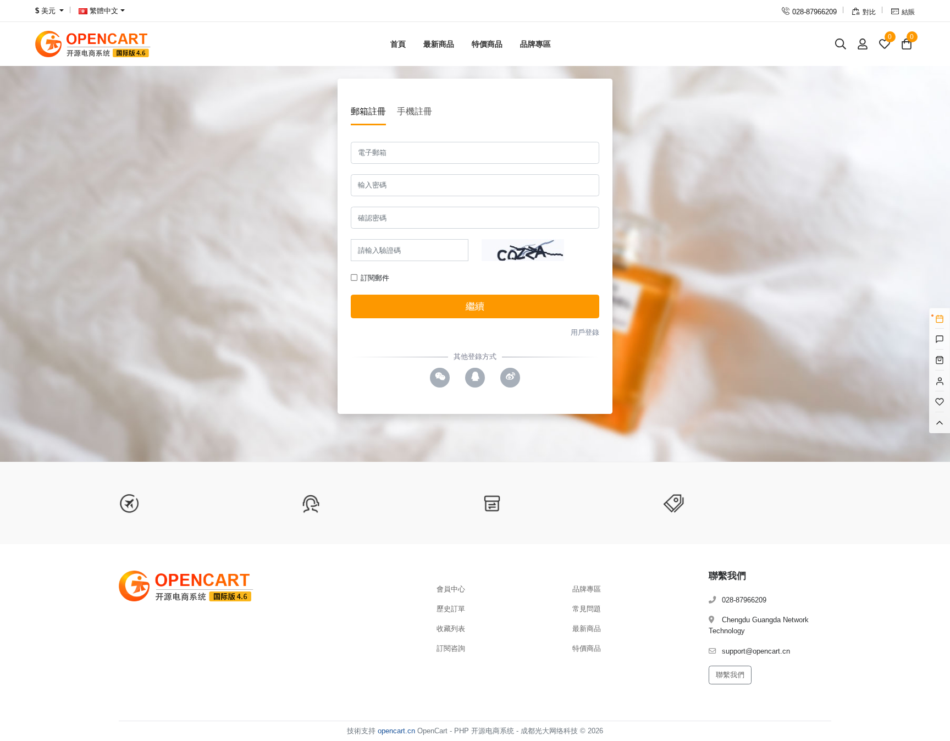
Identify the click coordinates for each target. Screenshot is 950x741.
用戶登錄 (585, 332)
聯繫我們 (730, 675)
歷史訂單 (451, 609)
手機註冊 (414, 111)
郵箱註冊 (368, 111)
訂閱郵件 (373, 278)
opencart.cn (396, 731)
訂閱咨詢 (451, 648)
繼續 (475, 306)
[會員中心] (862, 44)
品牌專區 (535, 44)
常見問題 (586, 609)
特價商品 (487, 44)
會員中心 (451, 589)
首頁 (398, 44)
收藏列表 (451, 628)
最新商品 (438, 44)
